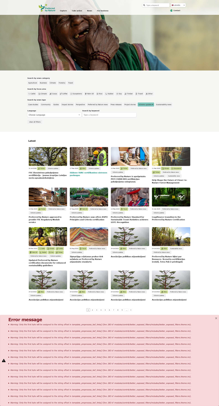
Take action (77, 11)
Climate (53, 83)
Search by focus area (36, 89)
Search (144, 5)
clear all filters (34, 122)
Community (45, 104)
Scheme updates (145, 104)
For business (102, 11)
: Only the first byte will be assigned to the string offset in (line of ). (100, 324)
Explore (63, 11)
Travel (70, 83)
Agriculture (32, 83)
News (89, 11)
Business (43, 83)
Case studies (33, 104)
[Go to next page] (131, 309)
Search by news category (38, 78)
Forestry (62, 83)
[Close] (216, 318)
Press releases (116, 104)
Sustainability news (163, 104)
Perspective (80, 104)
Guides (56, 104)
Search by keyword (90, 111)
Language (31, 111)
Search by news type (36, 100)
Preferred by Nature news (98, 104)
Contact (176, 10)
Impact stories (67, 104)
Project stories (130, 104)
